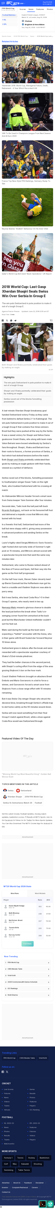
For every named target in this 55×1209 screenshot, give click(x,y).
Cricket (16, 814)
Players (33, 1106)
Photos (50, 9)
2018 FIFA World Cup (21, 36)
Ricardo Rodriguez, (11, 510)
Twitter (29, 820)
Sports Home (6, 36)
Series (32, 1089)
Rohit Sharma (13, 995)
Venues (7, 1110)
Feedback (28, 1183)
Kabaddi (25, 1164)
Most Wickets (40, 893)
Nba (14, 1164)
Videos (7, 1102)
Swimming (8, 1170)
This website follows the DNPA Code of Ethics (19, 1197)
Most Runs (15, 893)
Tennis (20, 1158)
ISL (5, 20)
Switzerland (26, 790)
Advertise (5, 1183)
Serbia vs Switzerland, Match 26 (17, 803)
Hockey (31, 1158)
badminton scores (16, 817)
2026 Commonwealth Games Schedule (22, 982)
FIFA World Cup (8, 9)
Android (47, 823)
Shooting (38, 1164)
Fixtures (7, 1093)
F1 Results (29, 817)
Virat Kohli (11, 975)
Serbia (10, 790)
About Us (16, 1183)
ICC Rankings (13, 988)
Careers (35, 1187)
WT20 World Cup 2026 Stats (17, 886)
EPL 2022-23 (35, 1123)
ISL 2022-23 (9, 1123)
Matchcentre (9, 1144)
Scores (23, 9)
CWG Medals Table (15, 969)
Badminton (44, 1158)
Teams (6, 1106)
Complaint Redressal (20, 1187)
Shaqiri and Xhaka (15, 459)
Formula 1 (8, 1158)
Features (40, 9)
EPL (5, 24)
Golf (6, 1164)
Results (32, 1093)
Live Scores (8, 1089)
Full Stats (28, 944)
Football (38, 803)
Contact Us (6, 1192)
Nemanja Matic (9, 607)
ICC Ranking (35, 1110)
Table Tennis (24, 1170)
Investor (5, 1187)
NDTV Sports (40, 817)
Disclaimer (40, 1183)
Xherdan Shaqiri (15, 797)
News (31, 9)
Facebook (9, 820)
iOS (3, 827)
